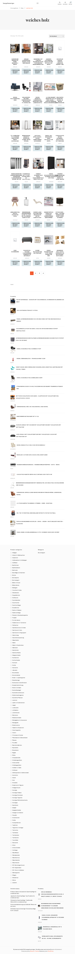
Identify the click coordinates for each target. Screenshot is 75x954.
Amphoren (15, 557)
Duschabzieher (16, 600)
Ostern (14, 732)
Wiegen (14, 875)
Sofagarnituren (16, 787)
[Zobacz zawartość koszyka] (70, 3)
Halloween (15, 647)
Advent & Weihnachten (18, 555)
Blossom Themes (34, 951)
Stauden (14, 815)
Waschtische (15, 862)
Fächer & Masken (16, 610)
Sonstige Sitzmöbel (17, 795)
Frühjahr (14, 617)
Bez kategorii (15, 580)
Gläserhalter (15, 640)
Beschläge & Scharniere (18, 572)
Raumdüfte (15, 747)
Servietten (15, 775)
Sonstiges (15, 802)
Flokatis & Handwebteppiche (20, 615)
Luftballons (15, 710)
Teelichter (15, 825)
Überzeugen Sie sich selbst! (16, 72)
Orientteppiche (16, 730)
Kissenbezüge (16, 680)
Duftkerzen (15, 597)
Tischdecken (15, 835)
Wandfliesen (15, 852)
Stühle (14, 820)
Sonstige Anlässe (16, 792)
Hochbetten (15, 657)
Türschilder (15, 840)
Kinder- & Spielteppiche (18, 677)
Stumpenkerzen (16, 822)
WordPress (50, 951)
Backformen (15, 565)
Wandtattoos (16, 857)
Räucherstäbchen (17, 745)
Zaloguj (65, 4)
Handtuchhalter (16, 652)
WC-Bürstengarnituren (18, 865)
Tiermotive (15, 830)
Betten (14, 575)
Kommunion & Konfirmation (19, 682)
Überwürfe (15, 842)
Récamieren (15, 750)
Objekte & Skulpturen (18, 727)
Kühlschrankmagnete (18, 695)
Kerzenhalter (15, 672)
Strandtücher (16, 817)
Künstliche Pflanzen (17, 697)
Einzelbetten (15, 607)
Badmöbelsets (16, 567)
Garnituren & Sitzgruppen (19, 632)
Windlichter (15, 877)
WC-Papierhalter (16, 867)
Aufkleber (14, 562)
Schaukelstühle (16, 757)
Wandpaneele (16, 855)
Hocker (14, 665)
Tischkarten (15, 837)
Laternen (14, 700)
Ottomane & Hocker (17, 735)
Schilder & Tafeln (16, 767)
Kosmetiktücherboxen (18, 692)
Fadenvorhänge (16, 612)
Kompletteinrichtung (17, 685)
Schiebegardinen (16, 765)
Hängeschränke (16, 655)
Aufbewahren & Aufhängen (19, 560)
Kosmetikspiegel (16, 690)
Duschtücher (15, 602)
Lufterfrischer (16, 712)
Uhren (13, 845)
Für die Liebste (16, 620)
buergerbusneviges (8, 3)
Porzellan (14, 742)
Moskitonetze (16, 725)
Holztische (15, 667)
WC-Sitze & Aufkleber (18, 870)
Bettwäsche (15, 577)
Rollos (13, 755)
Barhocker (15, 570)
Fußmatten (15, 625)
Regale (14, 752)
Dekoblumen (15, 592)
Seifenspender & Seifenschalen (20, 772)
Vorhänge (15, 850)
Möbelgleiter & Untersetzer (19, 720)
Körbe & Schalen (16, 687)
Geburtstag (15, 635)
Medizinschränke (16, 717)
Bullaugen (14, 587)
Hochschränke (16, 660)
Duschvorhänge (16, 605)
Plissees (14, 740)
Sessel (14, 777)
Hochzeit (14, 662)
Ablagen (14, 552)
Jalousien (14, 670)
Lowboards (15, 707)
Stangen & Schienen (17, 812)
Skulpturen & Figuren (17, 785)
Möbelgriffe (15, 722)
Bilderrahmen (15, 585)
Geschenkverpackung (18, 637)
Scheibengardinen (17, 760)
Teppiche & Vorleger (17, 827)
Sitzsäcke (14, 782)
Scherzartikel (15, 762)
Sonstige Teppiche (17, 797)
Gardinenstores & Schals (19, 627)
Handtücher (15, 650)
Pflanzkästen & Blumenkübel (19, 737)
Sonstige (14, 790)
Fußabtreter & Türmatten (19, 622)
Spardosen (15, 805)
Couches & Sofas (17, 590)
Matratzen (15, 715)
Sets (13, 780)
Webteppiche (16, 872)
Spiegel (14, 807)
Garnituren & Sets (17, 630)
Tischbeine (15, 832)
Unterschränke (16, 847)
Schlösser (15, 770)
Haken (14, 642)
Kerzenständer (16, 675)
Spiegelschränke (16, 810)
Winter (14, 880)
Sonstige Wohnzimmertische (19, 800)
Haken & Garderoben (18, 645)
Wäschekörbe (16, 860)
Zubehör (14, 882)
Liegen (14, 705)
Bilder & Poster (16, 582)
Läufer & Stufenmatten (18, 702)
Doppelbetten (16, 595)
